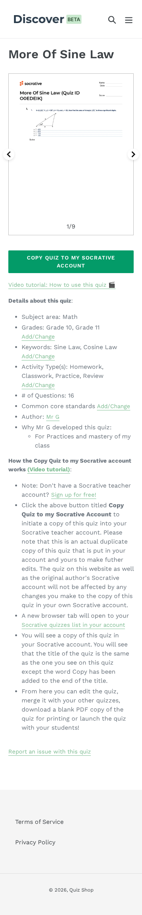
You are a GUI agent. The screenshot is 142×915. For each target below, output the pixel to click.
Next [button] (133, 154)
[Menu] (128, 19)
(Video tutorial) (48, 469)
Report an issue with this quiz (49, 751)
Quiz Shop (81, 890)
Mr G (52, 416)
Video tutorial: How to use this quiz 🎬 (61, 284)
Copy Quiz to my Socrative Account (71, 262)
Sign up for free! (73, 494)
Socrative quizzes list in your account (73, 624)
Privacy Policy (35, 842)
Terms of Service (39, 821)
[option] (71, 154)
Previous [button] (8, 154)
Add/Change (38, 336)
